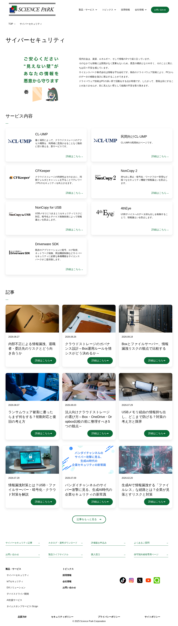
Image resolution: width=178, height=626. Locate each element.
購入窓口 (95, 554)
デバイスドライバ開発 (18, 594)
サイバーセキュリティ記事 (19, 543)
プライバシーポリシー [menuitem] (109, 617)
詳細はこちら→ (74, 156)
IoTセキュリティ (15, 581)
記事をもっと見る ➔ (89, 519)
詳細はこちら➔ (43, 360)
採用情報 (125, 9)
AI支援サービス (14, 600)
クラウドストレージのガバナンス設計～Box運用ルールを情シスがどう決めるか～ (88, 348)
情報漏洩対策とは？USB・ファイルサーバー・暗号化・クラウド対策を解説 (32, 489)
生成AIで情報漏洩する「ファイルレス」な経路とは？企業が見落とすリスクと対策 (145, 489)
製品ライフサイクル (58, 554)
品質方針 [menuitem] (22, 617)
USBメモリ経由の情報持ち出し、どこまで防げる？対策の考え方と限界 (144, 416)
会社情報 (139, 9)
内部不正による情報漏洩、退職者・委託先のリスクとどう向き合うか (31, 348)
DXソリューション (16, 587)
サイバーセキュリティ (18, 575)
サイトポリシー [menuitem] (152, 617)
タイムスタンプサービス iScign (22, 606)
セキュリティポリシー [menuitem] (62, 617)
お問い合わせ (160, 10)
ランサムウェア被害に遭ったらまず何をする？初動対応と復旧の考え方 (32, 416)
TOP (10, 24)
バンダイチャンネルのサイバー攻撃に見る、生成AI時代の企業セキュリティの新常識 (88, 489)
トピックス (107, 9)
